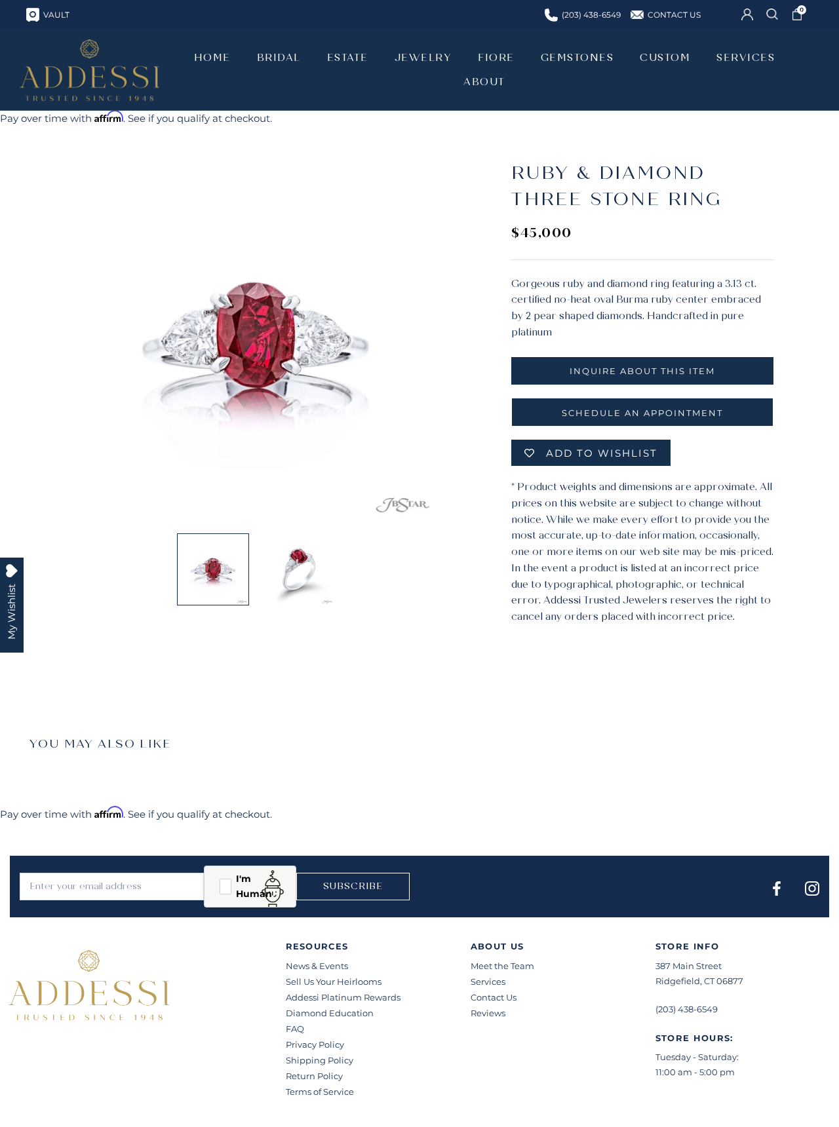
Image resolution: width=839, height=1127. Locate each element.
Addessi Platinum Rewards (343, 997)
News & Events (317, 966)
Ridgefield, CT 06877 (699, 981)
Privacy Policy (315, 1044)
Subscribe (353, 886)
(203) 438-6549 (686, 1009)
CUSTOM (665, 58)
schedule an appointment (642, 413)
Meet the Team (502, 966)
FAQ (295, 1028)
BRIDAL (279, 58)
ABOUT (484, 82)
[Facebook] (777, 888)
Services (488, 981)
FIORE (496, 58)
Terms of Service (320, 1091)
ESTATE (347, 58)
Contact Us (494, 997)
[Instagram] (812, 888)
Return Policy (314, 1076)
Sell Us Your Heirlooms (333, 981)
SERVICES (745, 58)
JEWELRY (423, 58)
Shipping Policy (319, 1060)
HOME (212, 58)
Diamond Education (330, 1013)
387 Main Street (688, 966)
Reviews (488, 1013)
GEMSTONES (577, 58)
